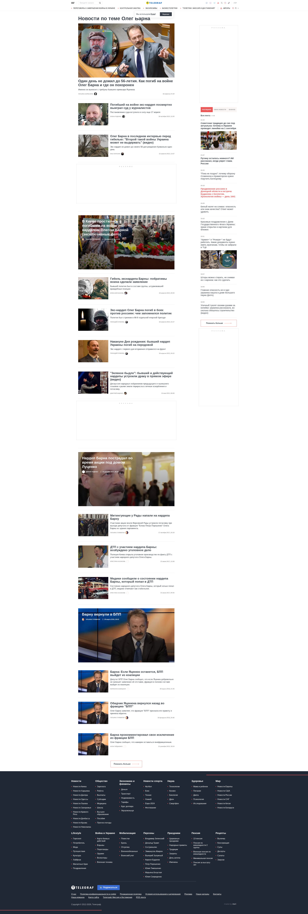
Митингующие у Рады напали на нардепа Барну (140, 517)
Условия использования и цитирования (163, 894)
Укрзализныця (127, 811)
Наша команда (77, 897)
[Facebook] (206, 3)
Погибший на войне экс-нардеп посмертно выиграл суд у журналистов (141, 106)
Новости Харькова (81, 791)
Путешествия (79, 851)
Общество (101, 781)
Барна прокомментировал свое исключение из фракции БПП (142, 736)
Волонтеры (102, 858)
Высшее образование (103, 813)
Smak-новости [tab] (220, 109)
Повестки (125, 839)
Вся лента (205, 116)
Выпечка (221, 839)
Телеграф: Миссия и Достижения (117, 897)
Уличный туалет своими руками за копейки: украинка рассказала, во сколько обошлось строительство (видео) (218, 309)
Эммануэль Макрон (154, 851)
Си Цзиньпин (151, 847)
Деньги (124, 789)
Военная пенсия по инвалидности (202, 853)
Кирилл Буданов (152, 860)
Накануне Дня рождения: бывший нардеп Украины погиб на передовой (140, 343)
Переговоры (102, 849)
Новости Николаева (82, 827)
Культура (77, 856)
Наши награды (202, 894)
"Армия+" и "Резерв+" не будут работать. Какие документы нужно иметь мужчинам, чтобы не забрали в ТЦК (218, 243)
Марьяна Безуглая (153, 872)
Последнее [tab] (206, 109)
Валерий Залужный (154, 856)
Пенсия (196, 833)
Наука (170, 781)
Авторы (226, 8)
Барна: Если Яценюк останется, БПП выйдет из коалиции (136, 673)
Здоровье (197, 781)
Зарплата (101, 787)
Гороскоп (77, 839)
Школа (100, 808)
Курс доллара (127, 806)
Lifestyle (76, 833)
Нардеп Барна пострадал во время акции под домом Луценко (107, 462)
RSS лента (141, 897)
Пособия (101, 818)
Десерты (221, 851)
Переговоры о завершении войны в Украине (94, 8)
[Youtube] (218, 3)
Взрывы (100, 845)
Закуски (220, 860)
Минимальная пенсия (203, 858)
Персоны (148, 833)
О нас (73, 894)
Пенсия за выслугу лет (201, 863)
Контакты (217, 894)
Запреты (173, 854)
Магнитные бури (80, 864)
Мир (218, 781)
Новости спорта (152, 781)
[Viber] (210, 3)
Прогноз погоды (104, 823)
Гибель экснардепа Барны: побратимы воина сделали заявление (138, 280)
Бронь (124, 843)
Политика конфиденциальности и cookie (98, 894)
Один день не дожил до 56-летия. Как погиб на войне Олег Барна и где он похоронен (125, 83)
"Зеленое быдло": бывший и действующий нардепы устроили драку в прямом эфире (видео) (141, 376)
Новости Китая (224, 803)
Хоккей (148, 799)
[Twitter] (221, 2)
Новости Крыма (80, 823)
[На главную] (154, 3)
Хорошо (165, 14)
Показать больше (122, 764)
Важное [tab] (232, 109)
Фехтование (150, 808)
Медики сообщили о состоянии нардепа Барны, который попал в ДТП (139, 580)
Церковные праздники (174, 840)
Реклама (188, 894)
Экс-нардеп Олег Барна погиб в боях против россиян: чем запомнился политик (141, 312)
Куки (153, 14)
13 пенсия (197, 839)
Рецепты (221, 833)
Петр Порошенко (152, 864)
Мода (75, 847)
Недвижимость (128, 798)
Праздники (173, 833)
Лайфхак (77, 860)
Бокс (147, 791)
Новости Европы (225, 787)
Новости (76, 781)
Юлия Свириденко (153, 877)
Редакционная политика (130, 894)
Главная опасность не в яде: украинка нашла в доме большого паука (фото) (218, 292)
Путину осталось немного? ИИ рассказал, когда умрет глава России (217, 161)
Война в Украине (105, 833)
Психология (198, 799)
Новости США (223, 791)
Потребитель (79, 843)
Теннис (148, 795)
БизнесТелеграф (169, 8)
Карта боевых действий (103, 840)
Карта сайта (93, 897)
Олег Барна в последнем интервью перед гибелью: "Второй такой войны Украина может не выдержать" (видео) (140, 139)
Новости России (224, 795)
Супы (219, 847)
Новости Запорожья (82, 808)
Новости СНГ (223, 799)
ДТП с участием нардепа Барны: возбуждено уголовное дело (133, 548)
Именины (173, 862)
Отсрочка (125, 847)
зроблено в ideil (230, 904)
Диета (196, 795)
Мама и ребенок (200, 787)
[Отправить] (99, 3)
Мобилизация (127, 833)
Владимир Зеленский (154, 839)
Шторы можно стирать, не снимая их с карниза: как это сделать (218, 278)
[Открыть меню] (73, 3)
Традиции (173, 849)
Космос (172, 791)
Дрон (171, 799)
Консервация (223, 843)
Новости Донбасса (81, 818)
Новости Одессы (80, 799)
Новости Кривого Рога (80, 813)
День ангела (174, 858)
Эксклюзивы (151, 8)
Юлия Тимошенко (153, 868)
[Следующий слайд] (238, 8)
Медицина (101, 803)
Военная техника (104, 862)
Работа (100, 791)
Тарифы (124, 802)
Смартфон (174, 803)
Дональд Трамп (152, 843)
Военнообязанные (129, 851)
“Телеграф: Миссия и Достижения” (198, 8)
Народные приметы (178, 845)
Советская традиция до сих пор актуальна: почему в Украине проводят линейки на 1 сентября (218, 126)
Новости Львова (80, 803)
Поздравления (79, 868)
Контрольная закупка (130, 8)
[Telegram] (214, 3)
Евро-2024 (150, 803)
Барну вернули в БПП (101, 614)
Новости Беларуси (225, 808)
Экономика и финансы (127, 782)
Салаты (220, 856)
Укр (235, 3)
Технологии (174, 787)
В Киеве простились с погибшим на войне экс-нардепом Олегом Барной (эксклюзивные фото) (105, 227)
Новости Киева (80, 787)
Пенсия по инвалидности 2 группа (200, 845)
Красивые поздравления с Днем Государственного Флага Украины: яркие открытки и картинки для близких (218, 226)
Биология (173, 795)
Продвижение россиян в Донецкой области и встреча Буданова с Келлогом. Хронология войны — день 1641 (218, 193)
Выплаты (101, 795)
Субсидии (101, 799)
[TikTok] (229, 3)
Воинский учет (127, 856)
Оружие (100, 854)
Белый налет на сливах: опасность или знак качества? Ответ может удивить (218, 209)
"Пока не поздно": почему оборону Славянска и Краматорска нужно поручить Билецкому (218, 176)
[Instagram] (225, 3)
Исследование (199, 803)
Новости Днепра (80, 795)
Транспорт (126, 794)
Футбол (148, 787)
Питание (197, 791)
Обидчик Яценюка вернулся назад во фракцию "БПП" (137, 705)
